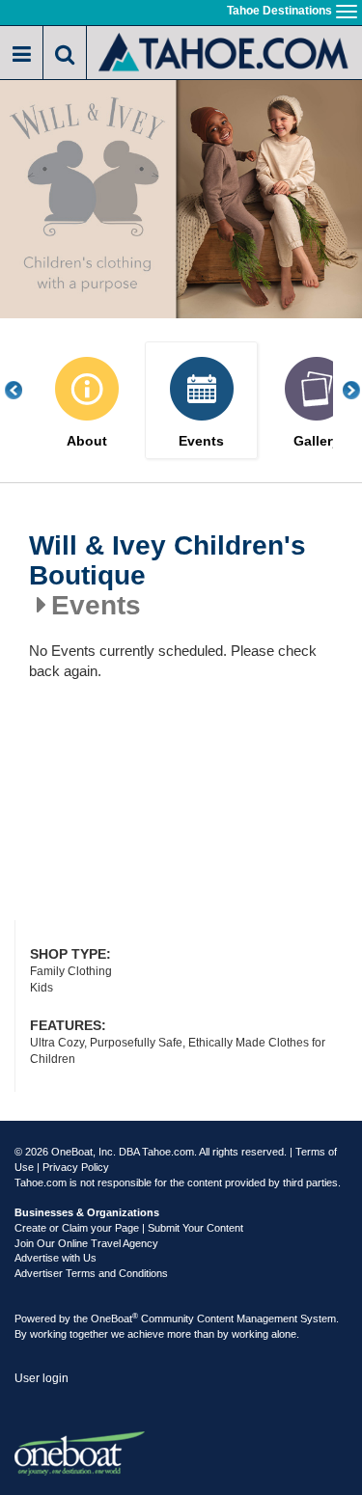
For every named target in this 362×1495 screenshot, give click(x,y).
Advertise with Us (55, 1258)
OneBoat (114, 1318)
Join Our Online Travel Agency (86, 1243)
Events (201, 441)
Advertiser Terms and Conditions (91, 1273)
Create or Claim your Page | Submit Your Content (128, 1228)
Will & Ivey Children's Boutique (167, 560)
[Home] (224, 50)
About (87, 441)
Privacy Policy (75, 1167)
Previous (24, 390)
